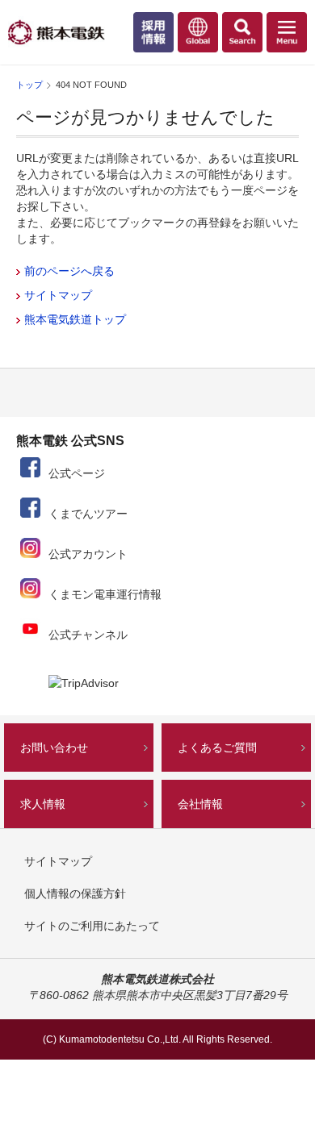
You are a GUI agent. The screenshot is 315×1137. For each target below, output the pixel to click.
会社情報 (200, 804)
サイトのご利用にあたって (92, 925)
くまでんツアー (88, 513)
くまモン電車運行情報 (105, 594)
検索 (246, 36)
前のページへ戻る (69, 270)
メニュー (291, 36)
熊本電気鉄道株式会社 (56, 32)
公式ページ (76, 473)
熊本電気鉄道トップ (75, 319)
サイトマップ (58, 295)
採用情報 (157, 36)
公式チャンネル (88, 634)
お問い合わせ (54, 747)
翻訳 (202, 36)
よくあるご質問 (217, 747)
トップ (29, 85)
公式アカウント (88, 554)
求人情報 (42, 804)
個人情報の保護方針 (75, 893)
